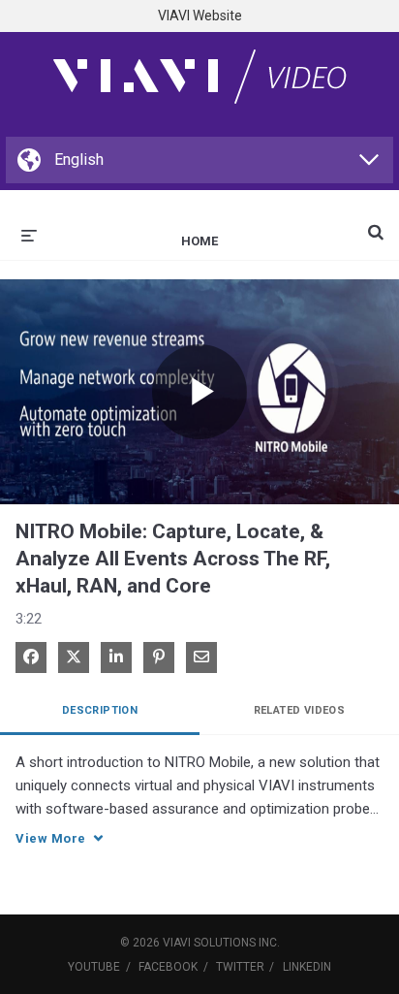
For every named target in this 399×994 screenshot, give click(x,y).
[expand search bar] (375, 224)
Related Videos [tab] (300, 710)
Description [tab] (100, 710)
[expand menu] (29, 233)
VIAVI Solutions (209, 942)
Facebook (168, 967)
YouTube (94, 967)
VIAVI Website (200, 15)
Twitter (240, 967)
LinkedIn (307, 967)
